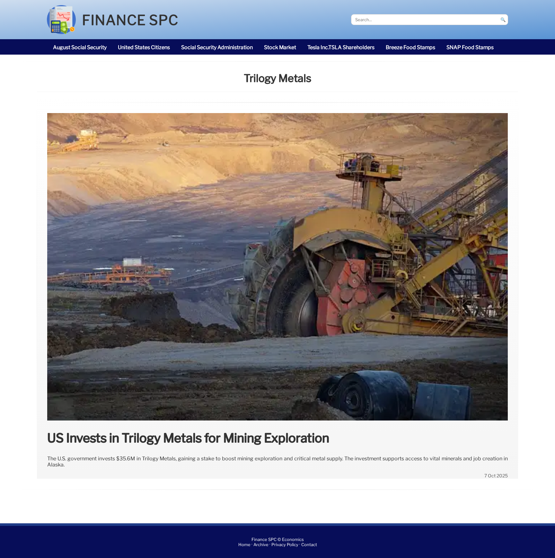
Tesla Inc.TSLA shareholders (340, 47)
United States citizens (144, 47)
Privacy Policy (284, 544)
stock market (280, 47)
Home (244, 544)
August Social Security (80, 47)
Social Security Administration (217, 47)
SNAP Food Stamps (470, 47)
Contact (309, 544)
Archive (261, 544)
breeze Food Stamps (410, 47)
